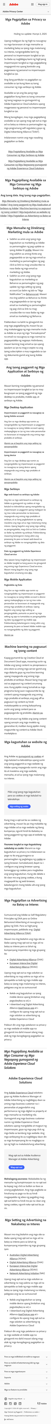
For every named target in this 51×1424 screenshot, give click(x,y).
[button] (32, 4)
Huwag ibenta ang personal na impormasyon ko (20, 1416)
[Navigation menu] (4, 4)
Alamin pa (8, 635)
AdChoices (10, 1419)
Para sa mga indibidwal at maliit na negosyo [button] (22, 1357)
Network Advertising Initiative (24, 1273)
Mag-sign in (42, 4)
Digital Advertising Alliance (23, 959)
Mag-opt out (16, 1167)
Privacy (33, 1408)
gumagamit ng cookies (30, 756)
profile (28, 250)
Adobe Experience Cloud (21, 1092)
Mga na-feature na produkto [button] (15, 1390)
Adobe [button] (7, 1384)
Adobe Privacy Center (13, 11)
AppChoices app (26, 1007)
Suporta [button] (7, 1377)
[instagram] (10, 1403)
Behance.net (32, 294)
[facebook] (5, 1403)
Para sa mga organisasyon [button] (14, 1371)
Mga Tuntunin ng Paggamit (13, 1412)
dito (30, 573)
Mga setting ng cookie (19, 806)
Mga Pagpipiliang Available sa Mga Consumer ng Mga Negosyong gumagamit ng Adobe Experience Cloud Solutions (25, 165)
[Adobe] (13, 4)
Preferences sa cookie (31, 1412)
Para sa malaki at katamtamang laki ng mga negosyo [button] (21, 1364)
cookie (39, 859)
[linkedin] (20, 1403)
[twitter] (15, 1403)
